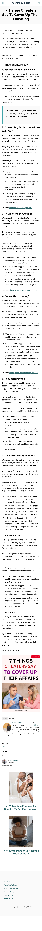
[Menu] (3, 3)
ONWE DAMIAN (17, 723)
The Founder (8, 895)
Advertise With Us (10, 885)
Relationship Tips (7, 765)
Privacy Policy (9, 892)
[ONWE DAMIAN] (7, 727)
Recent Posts (13, 718)
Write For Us (8, 899)
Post (4, 746)
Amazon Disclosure (11, 888)
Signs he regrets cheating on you (23, 290)
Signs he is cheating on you (20, 208)
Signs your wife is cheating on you (23, 373)
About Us (7, 881)
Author (5, 718)
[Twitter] (37, 725)
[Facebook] (35, 725)
